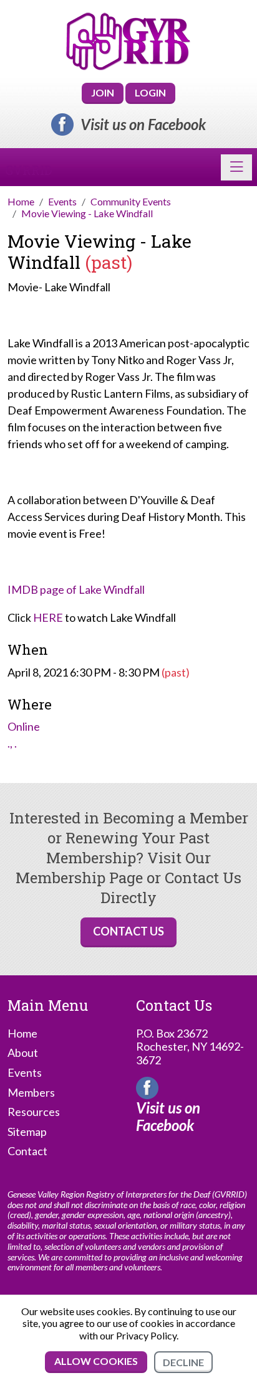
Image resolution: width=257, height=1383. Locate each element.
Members (31, 1092)
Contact (27, 1151)
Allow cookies (96, 1361)
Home (22, 1033)
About (22, 1052)
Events (24, 1072)
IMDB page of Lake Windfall (76, 589)
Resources (33, 1111)
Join (102, 92)
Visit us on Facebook (143, 124)
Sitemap (27, 1131)
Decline (183, 1362)
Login (150, 92)
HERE (48, 617)
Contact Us (128, 931)
